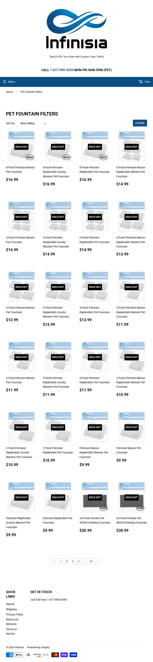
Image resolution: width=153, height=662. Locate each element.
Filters (139, 123)
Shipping (11, 609)
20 (91, 561)
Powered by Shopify (38, 647)
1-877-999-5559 (61, 70)
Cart (147, 81)
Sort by (10, 123)
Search (10, 604)
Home (9, 91)
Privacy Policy (14, 614)
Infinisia (19, 647)
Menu (11, 81)
